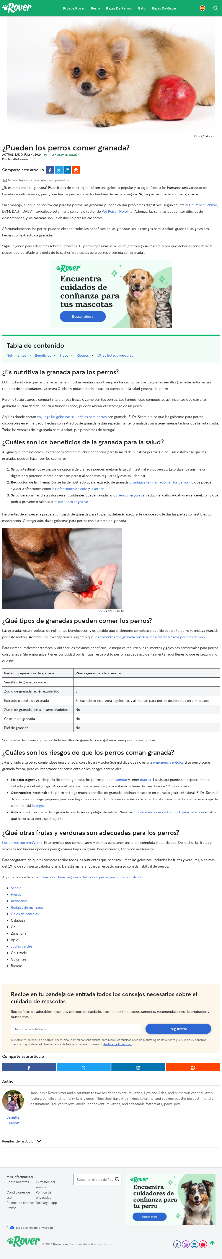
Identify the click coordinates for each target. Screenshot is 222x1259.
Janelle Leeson (13, 1120)
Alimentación (68, 155)
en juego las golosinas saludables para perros (72, 416)
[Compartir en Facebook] (50, 170)
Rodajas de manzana (27, 907)
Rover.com (60, 1244)
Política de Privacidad (117, 1044)
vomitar (121, 779)
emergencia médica (168, 762)
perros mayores (130, 495)
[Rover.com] (17, 8)
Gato (142, 8)
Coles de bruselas (25, 913)
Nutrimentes (16, 355)
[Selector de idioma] (202, 8)
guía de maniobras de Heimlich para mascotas (168, 812)
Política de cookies (20, 1202)
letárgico (39, 805)
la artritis (97, 488)
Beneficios (43, 355)
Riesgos (83, 355)
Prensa (11, 1208)
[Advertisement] (111, 294)
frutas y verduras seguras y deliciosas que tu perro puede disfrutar (91, 877)
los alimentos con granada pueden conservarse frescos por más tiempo (150, 637)
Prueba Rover (74, 8)
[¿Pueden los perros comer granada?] (111, 74)
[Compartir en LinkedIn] (67, 170)
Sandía (16, 888)
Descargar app (46, 1202)
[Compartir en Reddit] (76, 170)
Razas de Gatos (164, 8)
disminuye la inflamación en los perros (159, 482)
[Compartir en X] (59, 170)
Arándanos (19, 900)
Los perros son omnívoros (22, 842)
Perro (95, 8)
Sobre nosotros (18, 1182)
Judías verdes (21, 946)
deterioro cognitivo (73, 501)
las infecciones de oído (69, 488)
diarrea (145, 779)
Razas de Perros (119, 8)
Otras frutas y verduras (115, 355)
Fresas (16, 894)
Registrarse (178, 1028)
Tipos (64, 355)
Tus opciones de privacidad (34, 1227)
